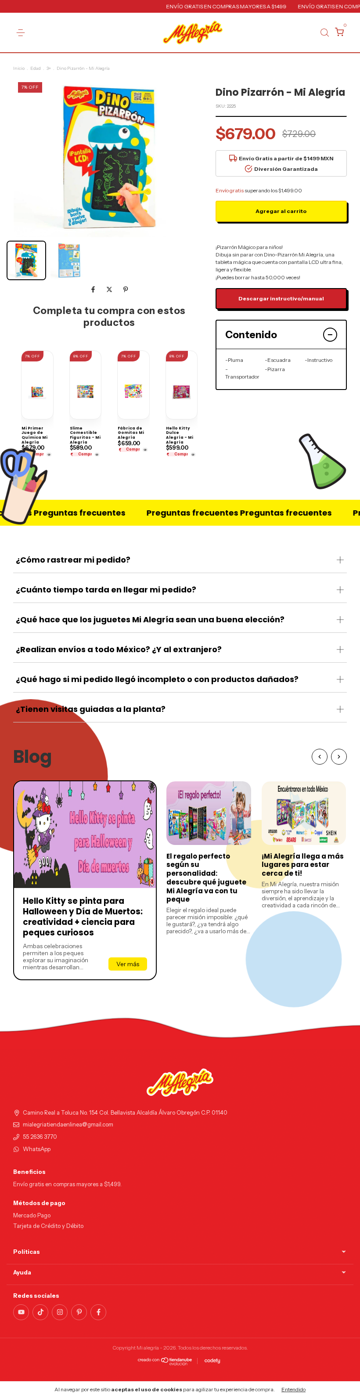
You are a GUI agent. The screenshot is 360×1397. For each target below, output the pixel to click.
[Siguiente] (339, 757)
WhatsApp (36, 1149)
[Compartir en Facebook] (93, 289)
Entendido (293, 1389)
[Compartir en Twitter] (110, 289)
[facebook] (98, 1312)
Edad (35, 68)
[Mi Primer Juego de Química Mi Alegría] (49, 454)
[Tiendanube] (165, 1363)
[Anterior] (320, 757)
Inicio (19, 68)
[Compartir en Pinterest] (125, 289)
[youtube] (21, 1312)
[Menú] (20, 32)
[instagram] (60, 1312)
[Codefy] (212, 1361)
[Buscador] (324, 32)
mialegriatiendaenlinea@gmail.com (68, 1124)
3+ (49, 68)
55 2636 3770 (40, 1136)
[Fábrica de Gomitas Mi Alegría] (145, 450)
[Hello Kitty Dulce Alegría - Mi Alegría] (193, 454)
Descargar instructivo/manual (281, 298)
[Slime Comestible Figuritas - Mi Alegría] (97, 454)
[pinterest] (79, 1312)
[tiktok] (40, 1312)
